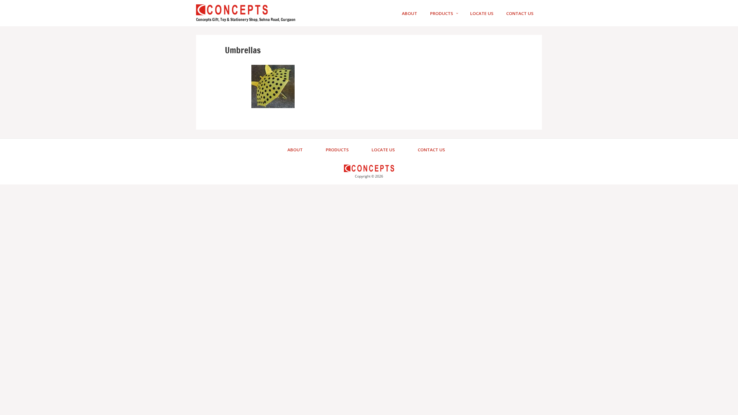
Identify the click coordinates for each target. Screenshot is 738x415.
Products (337, 149)
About (295, 149)
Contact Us (431, 149)
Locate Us (383, 149)
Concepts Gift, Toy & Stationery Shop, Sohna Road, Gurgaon (245, 19)
